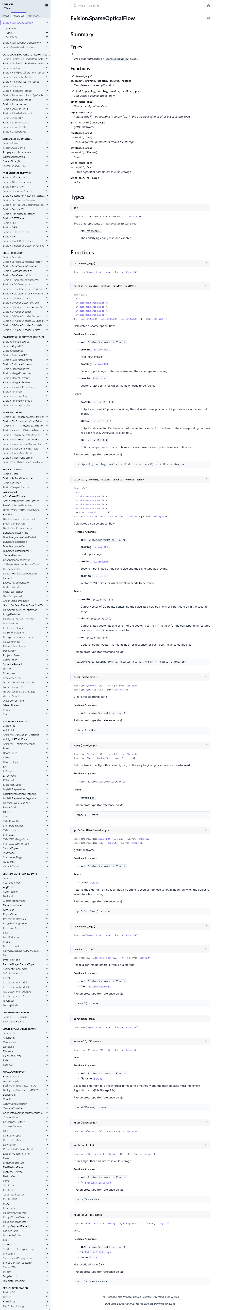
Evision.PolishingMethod (17, 90)
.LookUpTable (10, 1230)
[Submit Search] (75, 6)
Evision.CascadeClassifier (17, 270)
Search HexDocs (142, 1297)
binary (111, 843)
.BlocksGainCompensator (17, 528)
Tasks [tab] (34, 15)
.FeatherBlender (12, 587)
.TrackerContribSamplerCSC (19, 682)
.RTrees (7, 812)
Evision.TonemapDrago (16, 396)
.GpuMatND (10, 1199)
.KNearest (8, 780)
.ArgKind (8, 887)
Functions (11, 36)
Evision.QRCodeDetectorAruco (21, 302)
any (107, 272)
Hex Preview (125, 1296)
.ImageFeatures (11, 614)
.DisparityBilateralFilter (16, 1153)
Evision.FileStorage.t (106, 1154)
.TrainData (8, 862)
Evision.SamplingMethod (17, 99)
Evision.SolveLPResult (15, 108)
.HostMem (9, 1208)
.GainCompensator (14, 596)
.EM (5, 766)
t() (73, 54)
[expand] (47, 22)
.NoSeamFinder (11, 641)
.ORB (6, 1240)
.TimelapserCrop (12, 678)
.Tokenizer (8, 1000)
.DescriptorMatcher (14, 1140)
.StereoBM (9, 1253)
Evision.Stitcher (12, 482)
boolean (101, 758)
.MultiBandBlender (14, 628)
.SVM (6, 816)
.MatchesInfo (10, 623)
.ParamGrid (9, 807)
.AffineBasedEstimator (15, 496)
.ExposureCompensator (16, 582)
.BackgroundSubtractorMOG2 (20, 1090)
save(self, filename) (84, 152)
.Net (5, 955)
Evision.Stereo (11, 143)
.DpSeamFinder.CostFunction (20, 573)
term (90, 512)
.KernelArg (9, 1301)
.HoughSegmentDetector (17, 1226)
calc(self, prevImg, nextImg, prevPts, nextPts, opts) (106, 91)
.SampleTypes (10, 848)
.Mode (6, 709)
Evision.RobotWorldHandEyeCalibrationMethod (24, 95)
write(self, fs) (81, 167)
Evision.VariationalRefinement (20, 47)
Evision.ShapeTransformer (18, 457)
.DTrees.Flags (10, 762)
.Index (6, 1060)
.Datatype (8, 1046)
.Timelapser (9, 673)
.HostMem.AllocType (15, 1212)
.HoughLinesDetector (15, 1221)
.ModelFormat (11, 946)
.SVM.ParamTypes (13, 825)
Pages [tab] (5, 15)
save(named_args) (81, 147)
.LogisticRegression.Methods (19, 793)
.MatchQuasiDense (14, 147)
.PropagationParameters (17, 152)
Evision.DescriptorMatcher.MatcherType (24, 195)
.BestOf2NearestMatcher (17, 505)
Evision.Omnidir (12, 86)
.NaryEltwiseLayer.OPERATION (21, 950)
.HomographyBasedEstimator (20, 609)
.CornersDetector (13, 1126)
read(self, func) (81, 137)
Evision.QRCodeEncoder (17, 311)
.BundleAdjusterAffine (15, 532)
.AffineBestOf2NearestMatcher (21, 500)
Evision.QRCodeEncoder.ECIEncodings (24, 320)
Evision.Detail (11, 473)
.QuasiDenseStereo (14, 156)
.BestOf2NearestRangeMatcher (21, 510)
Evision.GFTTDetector (15, 218)
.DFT (5, 1131)
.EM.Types (8, 771)
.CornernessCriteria (14, 1122)
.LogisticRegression (14, 789)
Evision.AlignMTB (13, 346)
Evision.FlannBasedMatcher (19, 213)
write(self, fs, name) (85, 177)
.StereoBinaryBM (12, 161)
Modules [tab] (18, 15)
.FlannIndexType (12, 1055)
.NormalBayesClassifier (16, 802)
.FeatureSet (9, 1176)
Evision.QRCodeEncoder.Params (21, 329)
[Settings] (208, 6)
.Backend (8, 896)
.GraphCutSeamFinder (16, 600)
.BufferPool (9, 1094)
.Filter (6, 1181)
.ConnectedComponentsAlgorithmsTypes (24, 1112)
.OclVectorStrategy (13, 1306)
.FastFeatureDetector (15, 1167)
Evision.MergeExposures (17, 373)
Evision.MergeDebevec (16, 368)
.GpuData (8, 1185)
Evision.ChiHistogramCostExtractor (23, 416)
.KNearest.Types (12, 784)
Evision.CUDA (11, 1076)
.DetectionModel (12, 905)
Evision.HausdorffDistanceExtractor (23, 430)
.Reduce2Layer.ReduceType (18, 964)
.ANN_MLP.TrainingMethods (19, 743)
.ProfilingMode (11, 959)
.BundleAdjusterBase (15, 541)
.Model (7, 941)
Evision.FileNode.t (103, 958)
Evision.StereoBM (13, 118)
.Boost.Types (10, 753)
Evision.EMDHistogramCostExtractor (24, 421)
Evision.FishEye (12, 68)
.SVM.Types (9, 830)
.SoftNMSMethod (13, 973)
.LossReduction (11, 937)
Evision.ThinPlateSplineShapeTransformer (24, 462)
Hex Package (109, 1296)
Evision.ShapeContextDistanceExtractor (24, 444)
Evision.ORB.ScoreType (16, 232)
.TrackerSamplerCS (13, 687)
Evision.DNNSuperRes (15, 1017)
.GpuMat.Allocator (13, 1194)
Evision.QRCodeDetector (17, 298)
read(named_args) (81, 133)
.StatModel (9, 852)
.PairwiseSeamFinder (15, 646)
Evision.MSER (11, 222)
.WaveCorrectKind (13, 700)
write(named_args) (82, 162)
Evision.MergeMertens (16, 378)
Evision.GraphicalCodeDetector (21, 280)
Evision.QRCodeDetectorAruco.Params (24, 307)
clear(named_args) (82, 101)
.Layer (6, 932)
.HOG (6, 1203)
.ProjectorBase (11, 655)
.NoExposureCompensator (18, 637)
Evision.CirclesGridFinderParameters (24, 59)
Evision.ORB (10, 227)
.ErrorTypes (9, 775)
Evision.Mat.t (88, 319)
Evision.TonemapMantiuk (17, 400)
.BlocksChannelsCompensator (20, 519)
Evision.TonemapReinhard (17, 405)
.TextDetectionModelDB (16, 987)
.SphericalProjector (14, 664)
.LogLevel (8, 1064)
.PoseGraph (9, 650)
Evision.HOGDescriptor (16, 284)
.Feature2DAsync (12, 1171)
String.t (130, 272)
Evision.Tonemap (12, 391)
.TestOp (7, 668)
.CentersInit (9, 1042)
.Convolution (10, 1117)
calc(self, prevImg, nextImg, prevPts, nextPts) (102, 80)
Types (9, 32)
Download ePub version (166, 1296)
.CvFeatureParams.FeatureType (21, 564)
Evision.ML (9, 725)
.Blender (7, 514)
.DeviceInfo (9, 1144)
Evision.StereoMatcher (16, 122)
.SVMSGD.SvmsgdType (16, 843)
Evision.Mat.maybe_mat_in (90, 303)
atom (80, 512)
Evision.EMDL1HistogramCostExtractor (24, 425)
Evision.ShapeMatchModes (18, 453)
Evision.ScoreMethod (15, 104)
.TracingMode (10, 1005)
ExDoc (120, 1303)
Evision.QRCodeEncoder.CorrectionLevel (24, 316)
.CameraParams (12, 555)
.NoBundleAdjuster (14, 632)
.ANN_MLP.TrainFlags (15, 739)
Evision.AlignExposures (16, 341)
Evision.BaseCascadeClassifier (20, 266)
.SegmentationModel (15, 968)
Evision (7, 4)
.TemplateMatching (14, 1280)
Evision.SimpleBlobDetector (19, 241)
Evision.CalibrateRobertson (19, 364)
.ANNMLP (8, 730)
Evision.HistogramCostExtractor (21, 435)
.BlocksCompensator (15, 523)
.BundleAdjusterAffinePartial (19, 537)
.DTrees (7, 757)
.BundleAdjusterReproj (16, 550)
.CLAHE (7, 1099)
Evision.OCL (10, 1292)
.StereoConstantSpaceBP (17, 1262)
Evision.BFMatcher (14, 186)
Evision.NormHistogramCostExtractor (24, 439)
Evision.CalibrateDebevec (17, 359)
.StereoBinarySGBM (14, 165)
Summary (11, 28)
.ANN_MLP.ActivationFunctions (21, 734)
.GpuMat (8, 1190)
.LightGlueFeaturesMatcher (19, 619)
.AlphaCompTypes (13, 1081)
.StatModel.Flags (12, 857)
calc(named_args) (81, 76)
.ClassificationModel (14, 900)
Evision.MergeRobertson (17, 382)
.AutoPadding (10, 891)
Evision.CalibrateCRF (15, 355)
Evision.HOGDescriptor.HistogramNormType (24, 293)
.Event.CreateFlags (13, 1162)
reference (132, 216)
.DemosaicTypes (12, 1135)
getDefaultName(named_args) (88, 122)
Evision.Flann (10, 1033)
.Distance (8, 1051)
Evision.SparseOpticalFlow (18, 22)
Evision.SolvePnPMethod (17, 113)
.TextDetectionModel (15, 982)
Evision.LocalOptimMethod (19, 77)
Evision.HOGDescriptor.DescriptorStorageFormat (24, 289)
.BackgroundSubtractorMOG (19, 1085)
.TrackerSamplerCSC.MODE (19, 691)
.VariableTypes (11, 866)
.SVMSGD (8, 834)
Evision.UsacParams (14, 131)
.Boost (6, 748)
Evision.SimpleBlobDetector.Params (23, 245)
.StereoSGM (10, 1267)
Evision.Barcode (12, 257)
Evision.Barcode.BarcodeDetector (22, 261)
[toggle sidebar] (46, 5)
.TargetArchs (10, 1276)
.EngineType (10, 914)
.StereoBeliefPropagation (17, 1258)
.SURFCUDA (10, 1244)
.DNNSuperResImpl (14, 1021)
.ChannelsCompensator (16, 560)
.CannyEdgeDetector (15, 1103)
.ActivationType (12, 882)
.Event (6, 1158)
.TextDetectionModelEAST (18, 991)
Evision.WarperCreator (16, 487)
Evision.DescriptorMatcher (18, 191)
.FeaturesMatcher (13, 591)
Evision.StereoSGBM (15, 127)
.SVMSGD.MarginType (15, 839)
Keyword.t (92, 272)
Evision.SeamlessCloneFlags (19, 387)
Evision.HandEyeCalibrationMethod (24, 72)
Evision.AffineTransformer (18, 182)
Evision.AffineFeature (15, 177)
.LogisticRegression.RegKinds (19, 798)
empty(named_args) (82, 112)
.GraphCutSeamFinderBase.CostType (24, 605)
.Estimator (8, 578)
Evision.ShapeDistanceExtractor (21, 448)
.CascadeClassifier (13, 1108)
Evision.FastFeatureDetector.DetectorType (24, 204)
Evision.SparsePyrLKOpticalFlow (22, 42)
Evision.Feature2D (13, 209)
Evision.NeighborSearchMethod (21, 81)
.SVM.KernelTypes (13, 821)
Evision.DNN (10, 878)
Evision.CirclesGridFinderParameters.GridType (24, 63)
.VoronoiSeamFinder (14, 696)
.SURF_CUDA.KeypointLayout (20, 1249)
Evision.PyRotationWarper (18, 478)
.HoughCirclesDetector (16, 1217)
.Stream (7, 1271)
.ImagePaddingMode (15, 923)
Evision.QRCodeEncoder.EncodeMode (24, 325)
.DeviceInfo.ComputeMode (18, 1149)
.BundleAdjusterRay (14, 546)
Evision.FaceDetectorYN (17, 275)
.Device (7, 1297)
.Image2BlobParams (14, 919)
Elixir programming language (159, 1303)
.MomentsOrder (12, 1235)
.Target (6, 978)
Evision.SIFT (10, 236)
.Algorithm (9, 1037)
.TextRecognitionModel (16, 996)
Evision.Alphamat (13, 350)
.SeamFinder (10, 659)
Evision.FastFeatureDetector (19, 200)
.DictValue (8, 909)
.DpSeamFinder (11, 569)
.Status (6, 714)
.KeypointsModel (13, 928)
